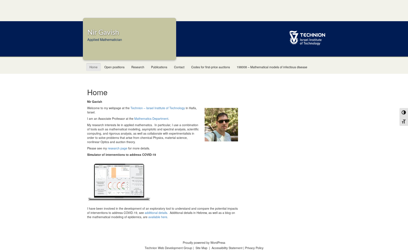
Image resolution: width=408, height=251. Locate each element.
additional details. (156, 213)
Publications (159, 67)
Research (137, 67)
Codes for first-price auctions (210, 67)
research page (117, 148)
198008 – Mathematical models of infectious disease (272, 67)
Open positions (114, 67)
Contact (179, 67)
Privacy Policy (254, 248)
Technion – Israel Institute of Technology (157, 108)
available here (157, 217)
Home (93, 67)
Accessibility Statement (227, 248)
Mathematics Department (151, 118)
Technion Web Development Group (168, 248)
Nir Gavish (103, 32)
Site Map (201, 248)
